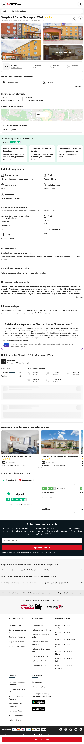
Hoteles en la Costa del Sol (64, 660)
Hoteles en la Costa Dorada (62, 645)
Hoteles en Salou (38, 625)
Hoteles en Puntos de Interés (17, 690)
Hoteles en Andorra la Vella (40, 636)
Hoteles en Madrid (39, 665)
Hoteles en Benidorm (40, 656)
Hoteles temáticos (16, 715)
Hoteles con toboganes (18, 711)
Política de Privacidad (48, 552)
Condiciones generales (10, 735)
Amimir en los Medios (17, 646)
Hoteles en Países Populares (15, 704)
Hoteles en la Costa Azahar (62, 626)
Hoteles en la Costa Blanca (62, 633)
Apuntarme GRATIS (42, 547)
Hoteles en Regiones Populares (17, 697)
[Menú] (4, 4)
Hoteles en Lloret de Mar (41, 630)
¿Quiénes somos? (15, 625)
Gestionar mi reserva (17, 637)
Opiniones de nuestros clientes (17, 631)
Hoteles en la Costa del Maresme (64, 652)
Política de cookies (48, 735)
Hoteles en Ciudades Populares (17, 683)
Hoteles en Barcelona (40, 661)
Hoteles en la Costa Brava (65, 639)
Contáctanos (37, 682)
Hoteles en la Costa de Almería (64, 667)
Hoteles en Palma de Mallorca (40, 643)
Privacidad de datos (30, 735)
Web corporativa (38, 687)
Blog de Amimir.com (17, 642)
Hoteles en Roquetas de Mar (41, 650)
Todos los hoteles (15, 720)
